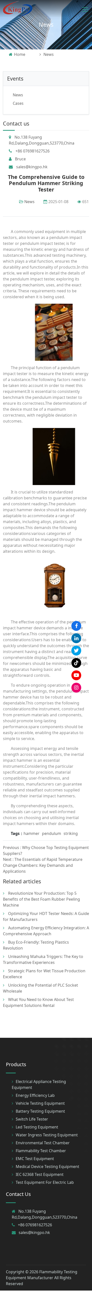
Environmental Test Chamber (43, 1143)
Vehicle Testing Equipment (40, 1103)
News (46, 24)
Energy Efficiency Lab (35, 1095)
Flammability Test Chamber (41, 1150)
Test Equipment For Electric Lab (45, 1182)
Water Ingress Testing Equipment (47, 1135)
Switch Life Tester (32, 1119)
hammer (31, 833)
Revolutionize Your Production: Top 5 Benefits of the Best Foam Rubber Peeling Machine (41, 899)
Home (19, 54)
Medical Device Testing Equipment (47, 1166)
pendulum (51, 833)
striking (71, 833)
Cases (18, 103)
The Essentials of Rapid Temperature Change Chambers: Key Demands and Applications (42, 865)
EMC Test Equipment (35, 1158)
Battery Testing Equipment (40, 1111)
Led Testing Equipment (37, 1127)
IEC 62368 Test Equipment (40, 1174)
